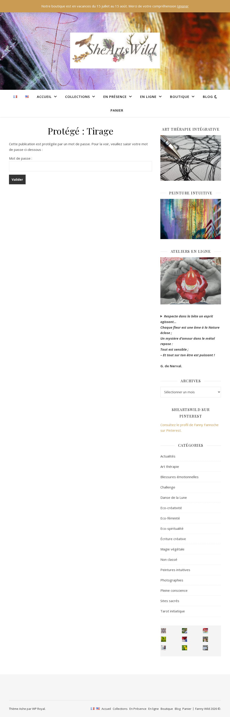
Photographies (171, 580)
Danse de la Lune (173, 497)
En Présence (115, 96)
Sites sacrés (169, 600)
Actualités (167, 456)
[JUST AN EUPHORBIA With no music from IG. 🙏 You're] (163, 639)
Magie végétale (172, 549)
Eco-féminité (170, 518)
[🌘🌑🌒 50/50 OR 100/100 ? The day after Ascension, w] (184, 639)
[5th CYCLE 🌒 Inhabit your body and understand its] (205, 630)
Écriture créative (173, 539)
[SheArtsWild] (115, 50)
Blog (208, 96)
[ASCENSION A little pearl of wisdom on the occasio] (205, 639)
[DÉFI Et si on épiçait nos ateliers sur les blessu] (205, 647)
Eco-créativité (171, 508)
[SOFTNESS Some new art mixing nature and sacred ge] (163, 630)
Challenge (167, 487)
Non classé (168, 559)
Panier (117, 110)
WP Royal (38, 709)
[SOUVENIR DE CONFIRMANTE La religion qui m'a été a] (184, 647)
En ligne (148, 96)
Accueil (44, 96)
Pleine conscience (174, 590)
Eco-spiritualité (172, 528)
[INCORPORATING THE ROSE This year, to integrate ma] (184, 630)
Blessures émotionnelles (179, 477)
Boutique (179, 96)
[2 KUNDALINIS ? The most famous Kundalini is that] (163, 647)
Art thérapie (169, 466)
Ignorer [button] (183, 6)
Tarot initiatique (172, 611)
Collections (77, 96)
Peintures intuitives (175, 569)
